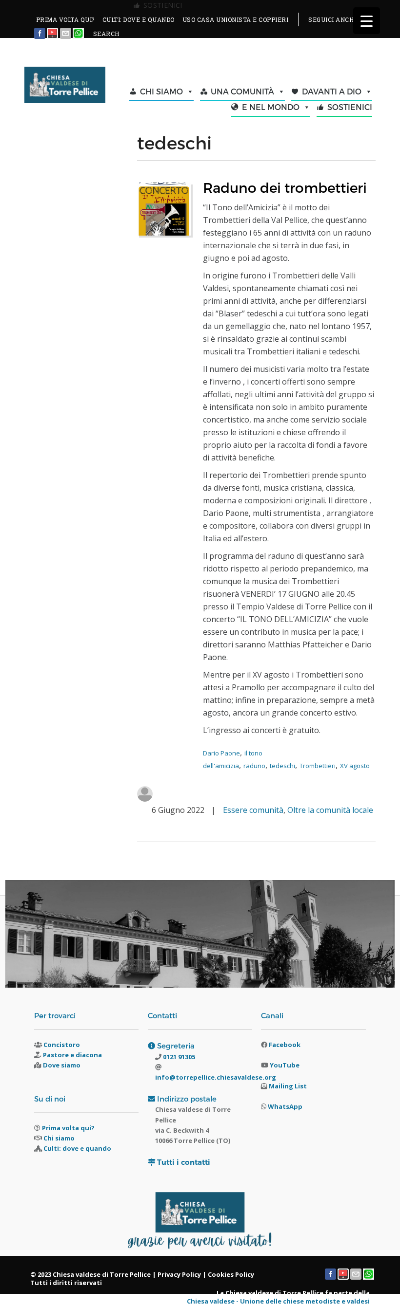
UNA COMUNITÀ (242, 91)
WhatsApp (285, 1106)
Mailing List (288, 1086)
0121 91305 (178, 1056)
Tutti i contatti (183, 1162)
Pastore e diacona (72, 1054)
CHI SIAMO (161, 91)
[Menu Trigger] (366, 20)
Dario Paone (221, 753)
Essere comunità (253, 810)
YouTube (285, 1065)
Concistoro (61, 1044)
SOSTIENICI (349, 106)
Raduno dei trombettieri (285, 187)
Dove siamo (61, 1065)
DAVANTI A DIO (331, 91)
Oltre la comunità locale (330, 810)
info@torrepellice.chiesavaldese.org (215, 1077)
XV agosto (355, 765)
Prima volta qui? (68, 1127)
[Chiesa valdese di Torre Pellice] (64, 86)
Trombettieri (318, 765)
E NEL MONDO (271, 106)
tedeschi (282, 765)
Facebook (284, 1044)
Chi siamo (59, 1138)
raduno (254, 765)
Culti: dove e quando (77, 1148)
